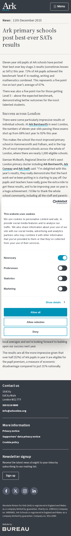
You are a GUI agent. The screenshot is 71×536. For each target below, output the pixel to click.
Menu (61, 6)
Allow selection (35, 322)
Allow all (35, 312)
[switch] (62, 268)
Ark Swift (24, 169)
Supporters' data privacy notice (21, 436)
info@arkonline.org (14, 411)
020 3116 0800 (10, 405)
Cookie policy (10, 442)
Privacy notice (10, 431)
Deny (35, 331)
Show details (53, 302)
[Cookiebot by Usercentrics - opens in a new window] (52, 202)
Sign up (10, 476)
